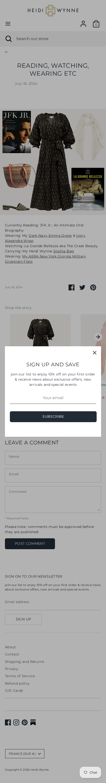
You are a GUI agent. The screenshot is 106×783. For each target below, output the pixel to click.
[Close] (94, 352)
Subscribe (53, 416)
